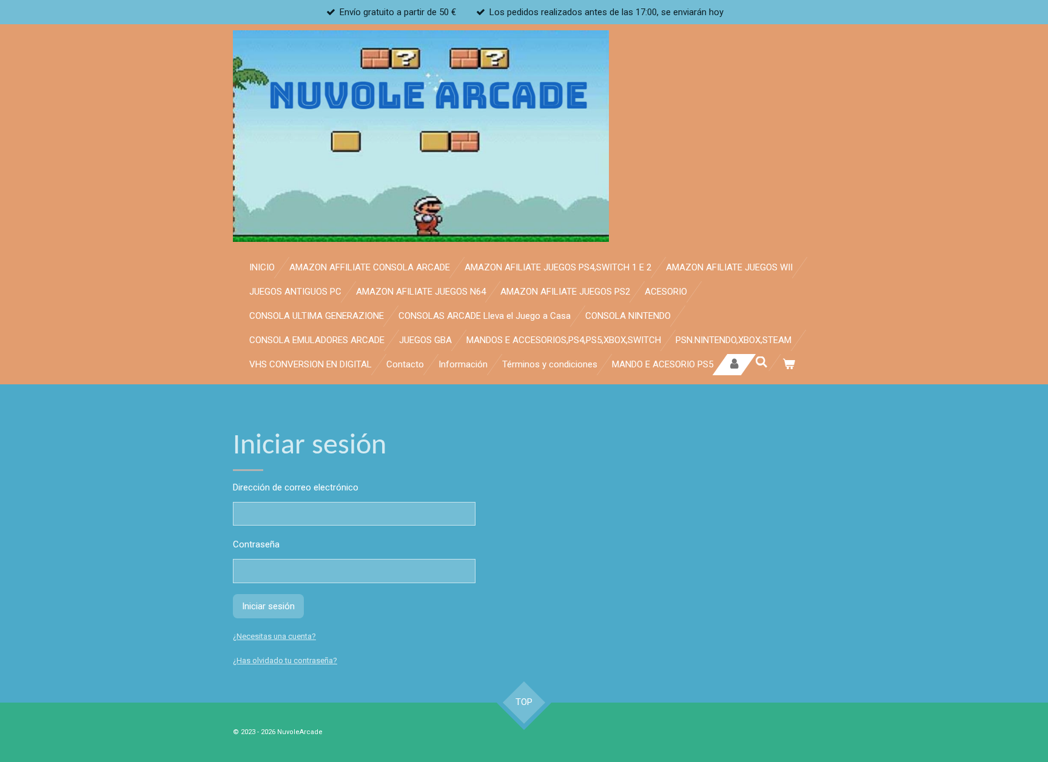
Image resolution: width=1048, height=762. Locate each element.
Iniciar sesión (268, 606)
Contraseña (256, 544)
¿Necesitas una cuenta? (274, 636)
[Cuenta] (734, 364)
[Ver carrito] (788, 364)
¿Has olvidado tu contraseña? (285, 660)
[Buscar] (761, 362)
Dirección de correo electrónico (295, 487)
